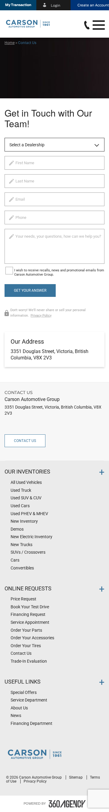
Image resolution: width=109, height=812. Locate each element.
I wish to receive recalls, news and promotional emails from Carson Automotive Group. (59, 272)
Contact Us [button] (25, 441)
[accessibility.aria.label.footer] (67, 803)
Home (10, 43)
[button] (18, 5)
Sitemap (76, 777)
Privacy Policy (41, 316)
